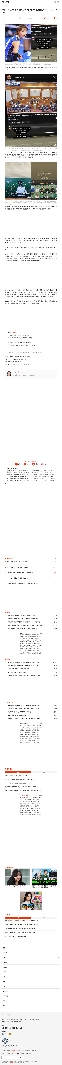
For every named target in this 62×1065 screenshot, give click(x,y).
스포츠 (4, 986)
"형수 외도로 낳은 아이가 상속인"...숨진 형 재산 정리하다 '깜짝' (23, 665)
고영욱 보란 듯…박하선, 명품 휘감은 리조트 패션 (19, 712)
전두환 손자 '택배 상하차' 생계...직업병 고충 (20, 343)
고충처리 (23, 1053)
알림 (4, 1005)
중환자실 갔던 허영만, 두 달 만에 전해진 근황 (18, 669)
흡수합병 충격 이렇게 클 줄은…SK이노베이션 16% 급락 (21, 615)
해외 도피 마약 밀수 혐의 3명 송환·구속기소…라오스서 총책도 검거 (21, 921)
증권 (4, 948)
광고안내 (3, 1053)
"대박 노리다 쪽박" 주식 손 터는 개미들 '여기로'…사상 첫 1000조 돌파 (25, 625)
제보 (4, 1001)
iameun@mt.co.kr (17, 374)
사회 (6, 6)
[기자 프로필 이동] (9, 373)
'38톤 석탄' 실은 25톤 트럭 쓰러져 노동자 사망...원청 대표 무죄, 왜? (21, 924)
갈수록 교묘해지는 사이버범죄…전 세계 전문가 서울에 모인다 (20, 932)
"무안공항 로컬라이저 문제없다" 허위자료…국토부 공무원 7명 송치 (24, 718)
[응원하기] (18, 372)
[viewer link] (54, 59)
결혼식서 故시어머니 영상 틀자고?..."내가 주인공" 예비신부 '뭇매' (23, 662)
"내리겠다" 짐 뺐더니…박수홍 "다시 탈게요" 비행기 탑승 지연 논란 (24, 675)
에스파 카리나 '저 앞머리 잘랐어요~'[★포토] (16, 886)
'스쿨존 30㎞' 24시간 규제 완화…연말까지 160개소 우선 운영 (20, 928)
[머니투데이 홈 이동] (6, 1015)
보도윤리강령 (28, 1053)
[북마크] (57, 18)
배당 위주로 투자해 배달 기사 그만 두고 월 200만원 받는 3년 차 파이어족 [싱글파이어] (44, 886)
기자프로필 (5, 996)
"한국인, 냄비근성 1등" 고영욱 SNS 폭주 (17, 672)
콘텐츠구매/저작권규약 (15, 1053)
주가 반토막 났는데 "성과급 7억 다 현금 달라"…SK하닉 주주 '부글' (24, 622)
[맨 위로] (58, 1058)
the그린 (5, 967)
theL (4, 957)
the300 (5, 952)
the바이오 (5, 962)
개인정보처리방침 (14, 1050)
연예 (4, 981)
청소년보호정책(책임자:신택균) (25, 1050)
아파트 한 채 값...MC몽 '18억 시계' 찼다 (19, 335)
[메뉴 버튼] (58, 1)
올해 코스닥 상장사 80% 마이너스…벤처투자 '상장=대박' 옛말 (23, 618)
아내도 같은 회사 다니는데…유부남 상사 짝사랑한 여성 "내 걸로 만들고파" (23, 790)
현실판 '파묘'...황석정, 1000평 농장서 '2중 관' (21, 338)
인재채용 (8, 1050)
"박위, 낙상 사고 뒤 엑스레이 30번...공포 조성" (16, 783)
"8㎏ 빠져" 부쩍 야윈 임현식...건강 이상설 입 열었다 (22, 345)
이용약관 (34, 1050)
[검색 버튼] (55, 1)
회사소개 (3, 1050)
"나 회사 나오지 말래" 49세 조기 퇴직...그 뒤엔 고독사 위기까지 (22, 583)
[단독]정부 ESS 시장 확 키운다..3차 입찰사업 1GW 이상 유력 (23, 628)
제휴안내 (8, 1053)
